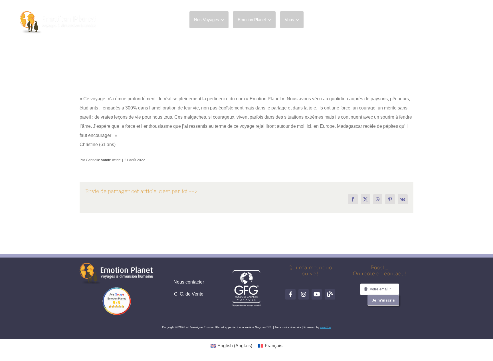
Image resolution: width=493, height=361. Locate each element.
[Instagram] (442, 20)
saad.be (325, 327)
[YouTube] (455, 20)
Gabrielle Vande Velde (103, 160)
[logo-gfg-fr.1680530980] (246, 272)
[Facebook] (429, 20)
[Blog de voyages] (468, 20)
